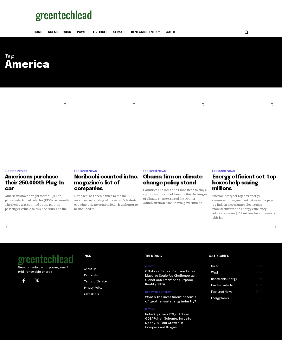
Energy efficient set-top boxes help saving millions (244, 182)
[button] (246, 32)
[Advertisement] (172, 15)
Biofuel (150, 309)
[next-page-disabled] (273, 227)
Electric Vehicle (16, 171)
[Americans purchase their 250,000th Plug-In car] (37, 132)
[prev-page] (8, 227)
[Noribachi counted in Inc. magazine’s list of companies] (106, 132)
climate (150, 266)
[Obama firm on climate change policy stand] (175, 132)
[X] (37, 281)
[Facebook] (23, 281)
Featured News (85, 171)
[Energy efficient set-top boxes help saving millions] (244, 132)
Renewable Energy (158, 292)
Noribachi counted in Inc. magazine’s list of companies (106, 182)
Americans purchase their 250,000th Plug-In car (34, 182)
